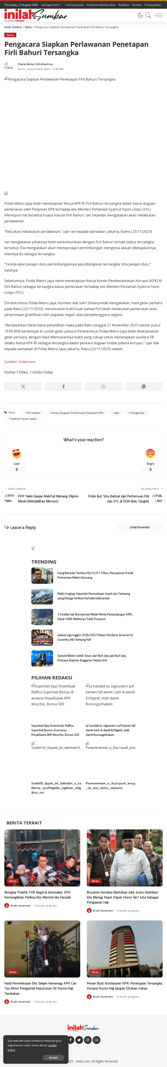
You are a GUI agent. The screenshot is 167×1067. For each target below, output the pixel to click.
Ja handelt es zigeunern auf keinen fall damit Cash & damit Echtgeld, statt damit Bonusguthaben (110, 730)
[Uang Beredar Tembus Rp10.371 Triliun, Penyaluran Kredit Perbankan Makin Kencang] (42, 575)
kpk (117, 412)
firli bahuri (33, 412)
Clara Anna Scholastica (35, 64)
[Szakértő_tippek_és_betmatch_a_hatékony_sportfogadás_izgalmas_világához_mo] (56, 760)
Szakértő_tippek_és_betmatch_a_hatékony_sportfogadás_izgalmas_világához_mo (56, 788)
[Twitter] (79, 1040)
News (10, 35)
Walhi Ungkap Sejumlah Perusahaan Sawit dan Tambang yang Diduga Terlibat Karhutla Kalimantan (93, 595)
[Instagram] (88, 1040)
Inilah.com (83, 1061)
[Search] (147, 15)
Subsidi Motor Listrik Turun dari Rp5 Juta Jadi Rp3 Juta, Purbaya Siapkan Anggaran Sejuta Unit (91, 657)
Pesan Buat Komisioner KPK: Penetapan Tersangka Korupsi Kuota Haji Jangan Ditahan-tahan (124, 986)
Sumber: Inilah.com (19, 361)
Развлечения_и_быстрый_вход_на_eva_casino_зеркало (110, 785)
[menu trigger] (157, 15)
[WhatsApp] (104, 386)
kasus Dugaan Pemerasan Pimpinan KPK (78, 412)
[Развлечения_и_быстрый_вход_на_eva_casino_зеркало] (111, 760)
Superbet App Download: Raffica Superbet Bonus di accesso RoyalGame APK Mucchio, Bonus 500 (55, 730)
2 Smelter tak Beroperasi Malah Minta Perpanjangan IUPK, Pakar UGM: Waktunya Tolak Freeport (95, 616)
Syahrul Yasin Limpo (24, 418)
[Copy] (144, 386)
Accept (53, 1057)
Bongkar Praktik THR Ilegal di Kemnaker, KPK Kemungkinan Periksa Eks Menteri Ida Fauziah (37, 895)
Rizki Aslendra (21, 905)
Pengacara (138, 412)
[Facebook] (64, 386)
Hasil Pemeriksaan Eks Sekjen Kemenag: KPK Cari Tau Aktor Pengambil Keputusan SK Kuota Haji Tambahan (40, 988)
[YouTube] (96, 1040)
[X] (23, 386)
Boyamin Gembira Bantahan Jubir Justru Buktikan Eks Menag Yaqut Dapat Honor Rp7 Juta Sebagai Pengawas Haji (122, 897)
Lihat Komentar (140, 527)
